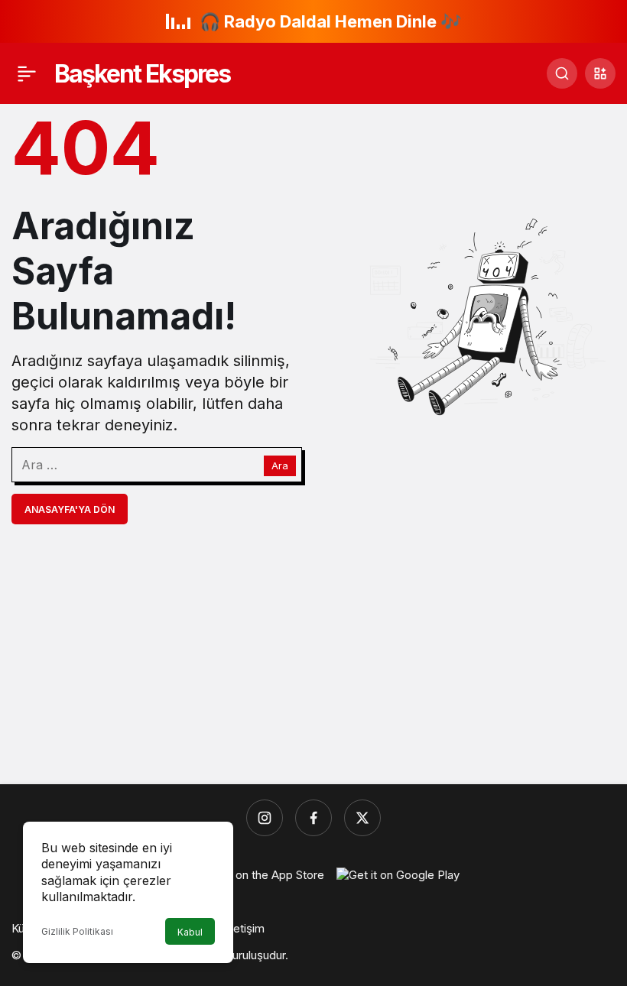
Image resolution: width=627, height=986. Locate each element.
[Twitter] (362, 818)
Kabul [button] (190, 932)
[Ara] (562, 73)
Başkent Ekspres (142, 74)
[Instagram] (264, 818)
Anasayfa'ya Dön (69, 509)
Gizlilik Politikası (77, 931)
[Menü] (26, 73)
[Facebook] (313, 818)
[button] (600, 73)
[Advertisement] (313, 654)
